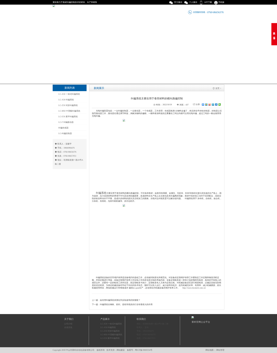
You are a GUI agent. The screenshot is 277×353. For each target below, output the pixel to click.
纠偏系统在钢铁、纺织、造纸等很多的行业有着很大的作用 (126, 304)
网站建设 (121, 350)
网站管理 (220, 350)
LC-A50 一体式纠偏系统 (69, 94)
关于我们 (77, 22)
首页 (217, 88)
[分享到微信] (219, 104)
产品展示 (99, 22)
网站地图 (209, 350)
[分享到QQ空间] (206, 104)
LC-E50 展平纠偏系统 (68, 117)
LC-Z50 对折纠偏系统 (68, 105)
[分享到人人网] (216, 104)
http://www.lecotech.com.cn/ (194, 288)
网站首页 (56, 22)
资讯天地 (163, 22)
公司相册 (142, 22)
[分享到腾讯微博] (213, 104)
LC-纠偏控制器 (65, 133)
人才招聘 (185, 22)
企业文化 (120, 22)
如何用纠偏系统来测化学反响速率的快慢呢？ (120, 300)
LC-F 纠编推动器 (66, 122)
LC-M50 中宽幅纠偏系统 (69, 111)
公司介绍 (68, 324)
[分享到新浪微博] (209, 104)
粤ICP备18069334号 (143, 350)
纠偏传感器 (63, 128)
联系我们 (206, 22)
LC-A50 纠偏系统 (66, 100)
